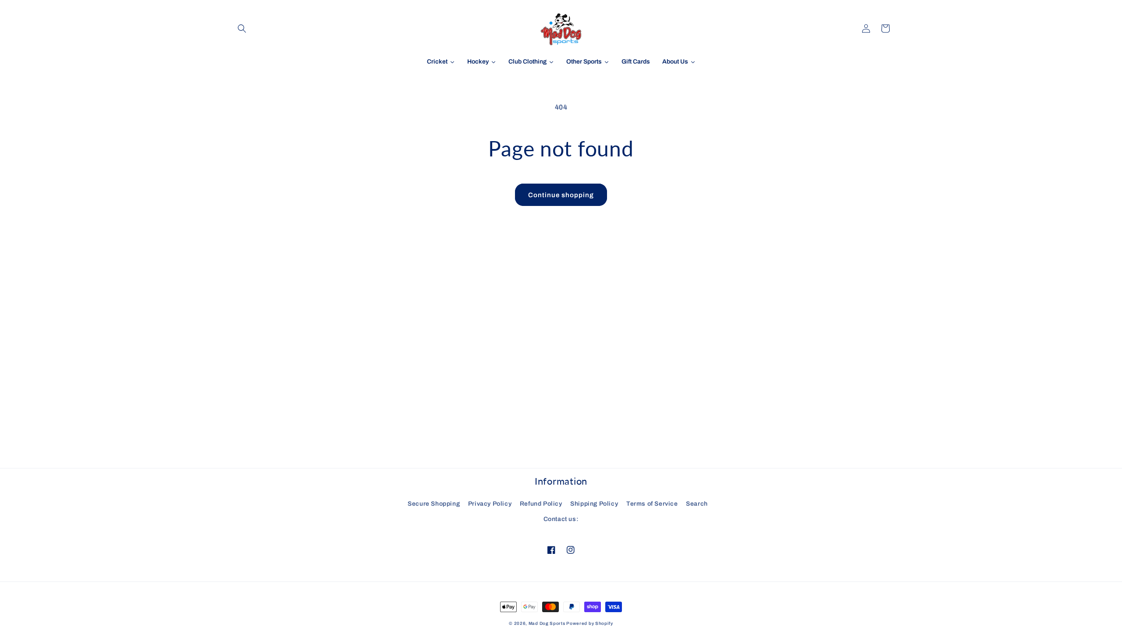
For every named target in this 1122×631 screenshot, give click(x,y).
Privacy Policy (489, 503)
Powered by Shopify (589, 623)
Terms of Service (652, 503)
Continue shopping (561, 195)
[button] (242, 28)
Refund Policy (541, 503)
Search (697, 503)
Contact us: (561, 519)
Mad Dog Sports (547, 623)
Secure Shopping (434, 503)
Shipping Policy (594, 503)
